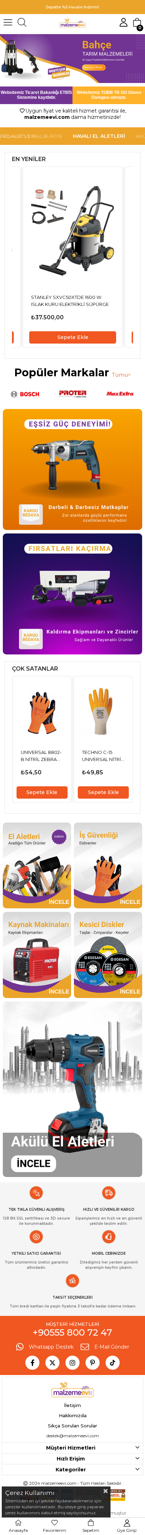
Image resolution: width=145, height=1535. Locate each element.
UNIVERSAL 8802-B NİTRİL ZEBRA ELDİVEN (41, 756)
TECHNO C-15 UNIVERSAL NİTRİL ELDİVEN (103, 756)
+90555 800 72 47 (72, 1332)
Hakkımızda (73, 1415)
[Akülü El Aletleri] (72, 1089)
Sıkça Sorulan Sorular (72, 1425)
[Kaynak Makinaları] (37, 955)
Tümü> (121, 374)
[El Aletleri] (37, 866)
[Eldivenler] (108, 866)
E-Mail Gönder (111, 1347)
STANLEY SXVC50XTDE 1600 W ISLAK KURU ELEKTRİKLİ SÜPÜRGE (70, 300)
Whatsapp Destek (51, 1347)
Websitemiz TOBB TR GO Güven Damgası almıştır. (109, 95)
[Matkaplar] (72, 469)
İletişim (72, 1405)
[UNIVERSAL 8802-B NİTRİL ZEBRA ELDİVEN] (42, 712)
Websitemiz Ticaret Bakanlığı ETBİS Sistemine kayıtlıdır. (36, 95)
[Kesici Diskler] (108, 955)
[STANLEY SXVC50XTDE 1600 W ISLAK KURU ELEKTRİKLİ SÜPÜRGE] (72, 231)
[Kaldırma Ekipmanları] (72, 593)
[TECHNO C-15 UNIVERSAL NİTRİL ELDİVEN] (103, 712)
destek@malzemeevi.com (72, 1435)
